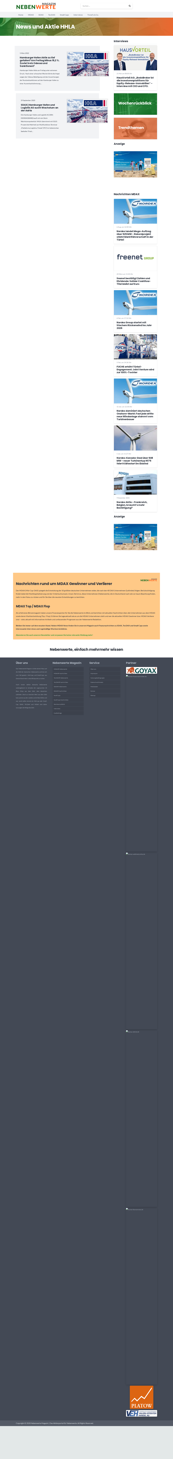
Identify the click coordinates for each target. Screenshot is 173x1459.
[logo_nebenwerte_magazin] (36, 5)
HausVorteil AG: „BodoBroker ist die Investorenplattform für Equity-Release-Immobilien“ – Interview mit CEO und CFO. (135, 82)
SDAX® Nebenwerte (60, 686)
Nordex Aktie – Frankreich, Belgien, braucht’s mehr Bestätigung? (132, 504)
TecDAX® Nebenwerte (61, 678)
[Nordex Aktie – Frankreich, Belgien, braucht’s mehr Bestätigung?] (135, 482)
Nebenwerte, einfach (86, 649)
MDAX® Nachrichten (60, 673)
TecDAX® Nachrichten (61, 682)
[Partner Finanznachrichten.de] (141, 763)
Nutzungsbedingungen (98, 678)
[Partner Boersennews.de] (141, 1296)
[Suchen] (130, 6)
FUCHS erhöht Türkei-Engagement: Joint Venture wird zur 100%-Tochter (135, 369)
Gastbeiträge (58, 713)
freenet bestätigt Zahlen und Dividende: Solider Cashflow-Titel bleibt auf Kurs (134, 281)
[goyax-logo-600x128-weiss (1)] (141, 670)
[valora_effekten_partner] (141, 1413)
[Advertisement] (70, 1442)
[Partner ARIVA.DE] (141, 1118)
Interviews (57, 708)
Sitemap (93, 695)
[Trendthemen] (135, 128)
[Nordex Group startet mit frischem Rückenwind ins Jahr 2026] (135, 302)
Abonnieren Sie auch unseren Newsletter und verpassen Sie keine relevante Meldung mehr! (54, 635)
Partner (93, 691)
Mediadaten (94, 686)
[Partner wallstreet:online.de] (141, 941)
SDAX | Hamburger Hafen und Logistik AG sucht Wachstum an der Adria (39, 107)
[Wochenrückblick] (135, 104)
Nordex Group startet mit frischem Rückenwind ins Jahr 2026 (134, 325)
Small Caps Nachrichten (61, 700)
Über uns (93, 669)
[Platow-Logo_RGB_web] (141, 1397)
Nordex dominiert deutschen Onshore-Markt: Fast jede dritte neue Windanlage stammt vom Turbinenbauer (135, 415)
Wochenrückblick (59, 704)
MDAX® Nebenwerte (60, 669)
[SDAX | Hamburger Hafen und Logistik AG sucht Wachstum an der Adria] (87, 111)
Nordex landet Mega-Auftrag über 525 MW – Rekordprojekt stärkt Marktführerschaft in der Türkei (135, 235)
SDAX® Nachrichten (60, 691)
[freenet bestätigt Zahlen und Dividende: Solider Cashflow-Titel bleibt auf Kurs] (135, 258)
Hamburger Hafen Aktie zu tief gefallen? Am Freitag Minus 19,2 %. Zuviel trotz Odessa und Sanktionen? (39, 62)
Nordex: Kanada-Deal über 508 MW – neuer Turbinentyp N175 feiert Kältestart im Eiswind (135, 460)
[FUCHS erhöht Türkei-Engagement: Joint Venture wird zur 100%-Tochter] (135, 346)
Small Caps (57, 695)
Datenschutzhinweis (97, 682)
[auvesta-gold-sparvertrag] (135, 164)
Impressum (94, 673)
